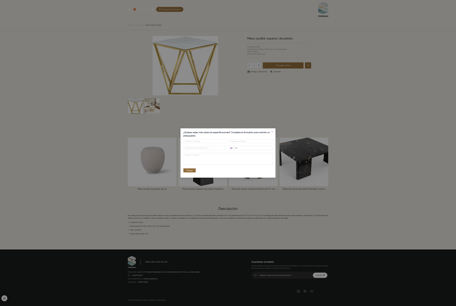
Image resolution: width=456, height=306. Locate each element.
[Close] (272, 132)
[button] (231, 148)
